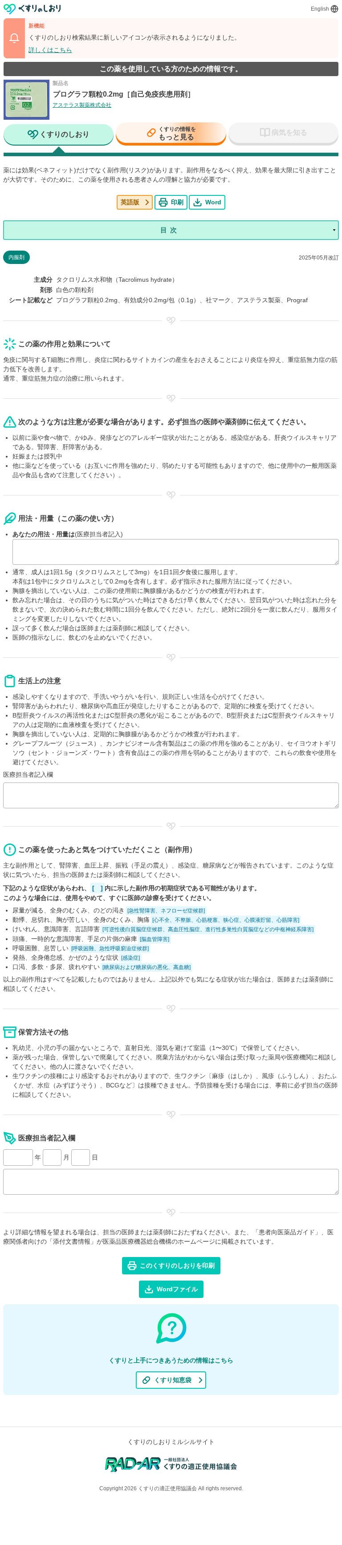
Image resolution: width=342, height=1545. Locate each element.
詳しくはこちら (50, 49)
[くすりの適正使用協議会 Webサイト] (171, 1464)
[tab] (59, 135)
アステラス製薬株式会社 (82, 105)
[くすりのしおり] (32, 9)
